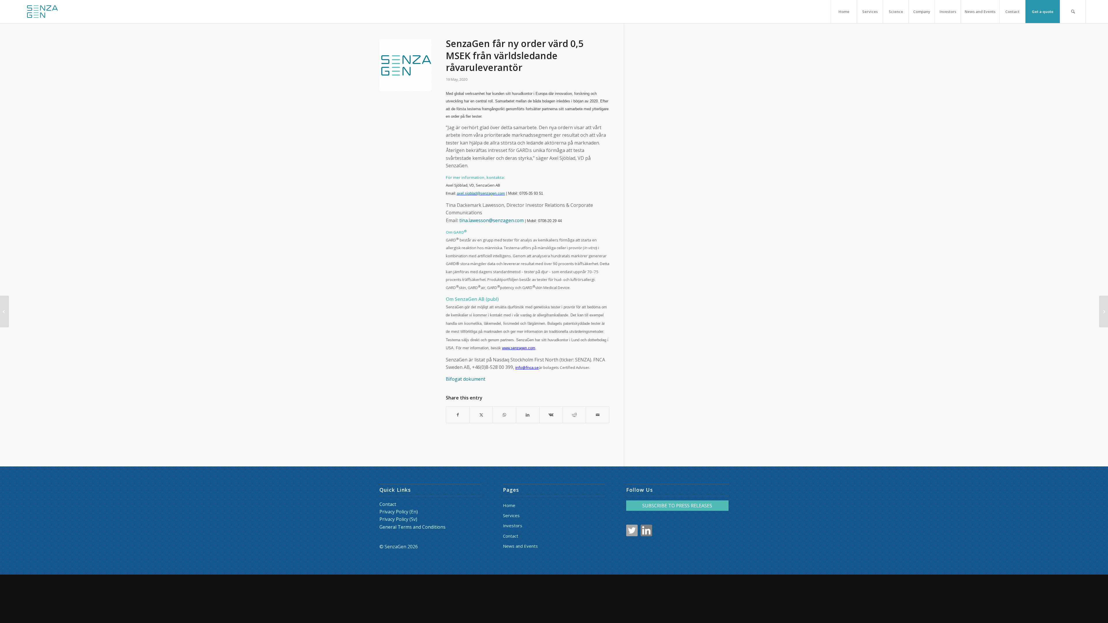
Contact (387, 504)
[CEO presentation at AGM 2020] (4, 311)
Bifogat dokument (465, 379)
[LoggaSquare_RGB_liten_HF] (42, 11)
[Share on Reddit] (574, 415)
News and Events (520, 546)
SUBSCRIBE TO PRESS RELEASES (677, 505)
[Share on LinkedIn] (527, 415)
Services (511, 515)
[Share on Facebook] (457, 415)
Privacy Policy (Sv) (398, 519)
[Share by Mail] (597, 415)
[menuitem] (844, 11)
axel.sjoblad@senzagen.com (481, 193)
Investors (512, 525)
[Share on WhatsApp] (504, 415)
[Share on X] (481, 415)
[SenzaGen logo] (405, 65)
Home (509, 505)
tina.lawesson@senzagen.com (491, 220)
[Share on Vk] (551, 415)
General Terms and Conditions (412, 527)
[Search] (1073, 11)
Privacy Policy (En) (398, 511)
